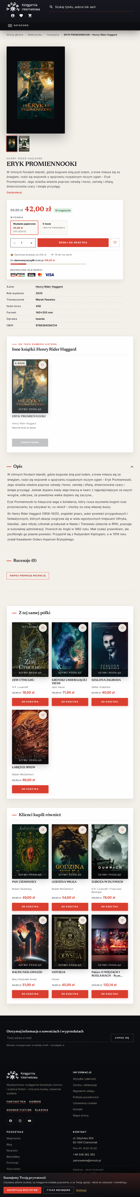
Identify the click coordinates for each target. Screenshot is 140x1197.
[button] (36, 90)
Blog (9, 1144)
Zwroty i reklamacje (85, 1084)
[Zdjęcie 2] (24, 144)
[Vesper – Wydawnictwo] (37, 1075)
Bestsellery (13, 1156)
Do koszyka (30, 701)
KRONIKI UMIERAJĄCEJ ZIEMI (69, 682)
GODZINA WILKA (64, 882)
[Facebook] (11, 1121)
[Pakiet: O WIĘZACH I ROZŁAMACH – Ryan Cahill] (110, 942)
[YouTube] (30, 1121)
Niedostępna (30, 442)
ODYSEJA (58, 972)
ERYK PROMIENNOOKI (29, 416)
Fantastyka (16, 1101)
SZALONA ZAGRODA (106, 680)
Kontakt (78, 1109)
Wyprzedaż (14, 1168)
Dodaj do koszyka (73, 242)
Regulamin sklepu (84, 1090)
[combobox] (94, 7)
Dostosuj (81, 1190)
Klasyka (41, 1110)
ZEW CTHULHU (23, 680)
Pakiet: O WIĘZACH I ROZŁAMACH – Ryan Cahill (106, 974)
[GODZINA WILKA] (70, 851)
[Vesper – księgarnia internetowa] (23, 7)
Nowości (12, 1150)
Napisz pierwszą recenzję (28, 575)
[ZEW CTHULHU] (30, 649)
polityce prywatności (76, 1045)
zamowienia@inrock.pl (87, 1160)
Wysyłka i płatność (84, 1078)
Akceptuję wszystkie (22, 1190)
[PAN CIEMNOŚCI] (30, 851)
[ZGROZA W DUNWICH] (110, 851)
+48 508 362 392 (84, 1154)
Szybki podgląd (30, 409)
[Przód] (12, 144)
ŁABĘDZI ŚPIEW (23, 767)
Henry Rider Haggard (25, 158)
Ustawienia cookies (85, 1103)
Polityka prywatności (86, 1097)
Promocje (12, 1162)
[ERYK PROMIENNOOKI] (30, 386)
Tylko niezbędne (58, 1190)
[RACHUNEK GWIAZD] (30, 942)
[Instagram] (20, 1121)
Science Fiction (19, 1110)
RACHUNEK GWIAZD (27, 972)
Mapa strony (81, 1115)
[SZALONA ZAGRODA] (110, 649)
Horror (35, 1101)
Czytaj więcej (14, 192)
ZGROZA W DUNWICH (107, 882)
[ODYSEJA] (70, 942)
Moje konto (14, 1138)
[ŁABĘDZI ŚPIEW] (30, 737)
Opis (17, 466)
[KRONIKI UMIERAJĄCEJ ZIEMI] (70, 649)
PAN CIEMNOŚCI (24, 882)
